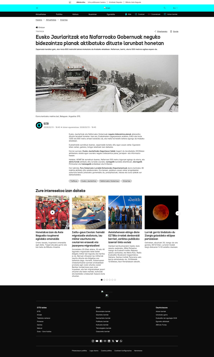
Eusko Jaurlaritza (88, 181)
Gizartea (126, 181)
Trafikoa (73, 181)
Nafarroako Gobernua (109, 181)
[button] (178, 213)
